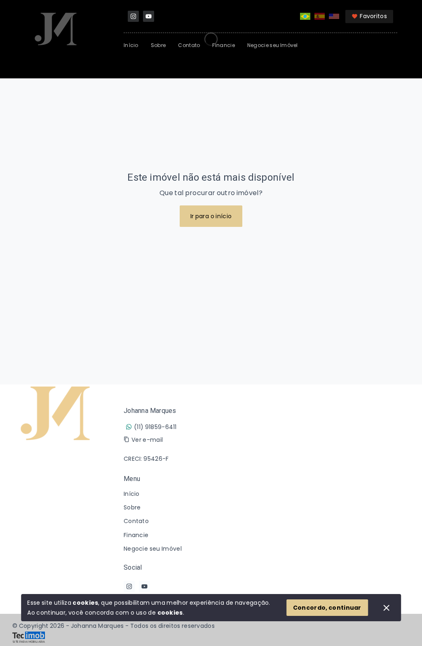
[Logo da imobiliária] (55, 499)
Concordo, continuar (327, 608)
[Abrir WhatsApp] (401, 625)
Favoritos (373, 16)
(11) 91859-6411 (155, 427)
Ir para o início (211, 216)
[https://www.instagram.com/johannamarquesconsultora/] (133, 16)
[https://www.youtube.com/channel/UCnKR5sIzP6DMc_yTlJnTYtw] (148, 16)
